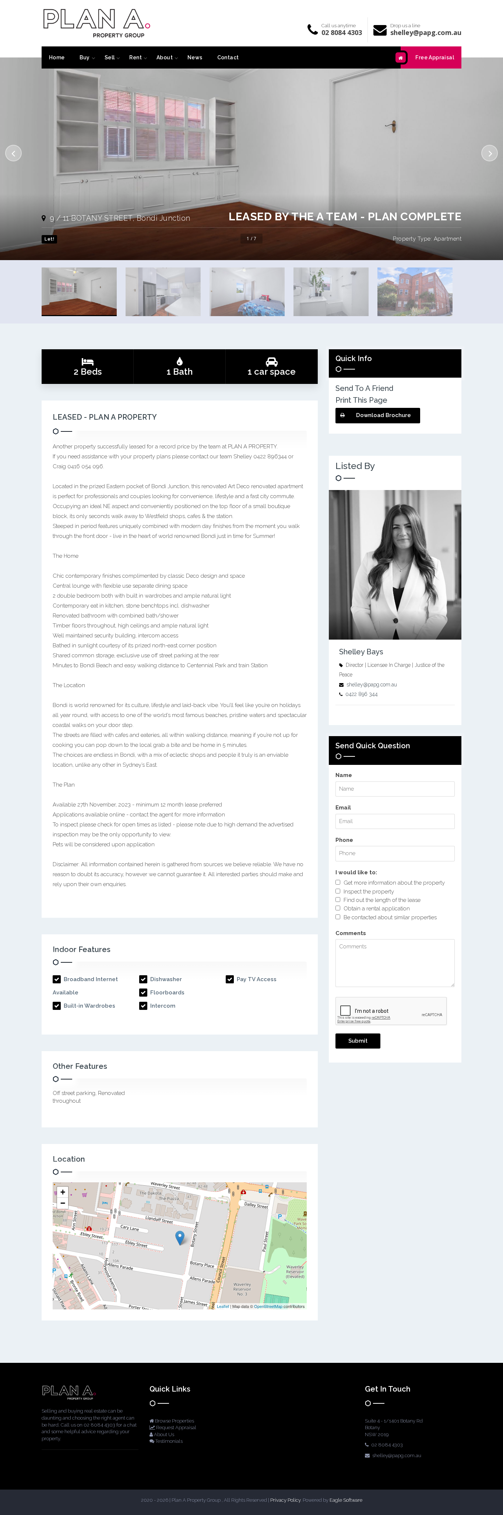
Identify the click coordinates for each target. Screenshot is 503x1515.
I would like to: (356, 872)
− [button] (62, 1203)
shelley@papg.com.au (425, 32)
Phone (344, 840)
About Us (163, 1434)
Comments (350, 933)
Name (343, 775)
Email (343, 807)
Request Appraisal (175, 1427)
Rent (135, 57)
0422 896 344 (361, 694)
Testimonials (168, 1441)
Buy (85, 57)
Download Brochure (383, 415)
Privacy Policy (285, 1500)
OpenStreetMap (268, 1306)
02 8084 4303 (341, 32)
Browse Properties (174, 1421)
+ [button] (62, 1192)
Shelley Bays (361, 651)
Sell (110, 57)
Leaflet (223, 1306)
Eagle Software (346, 1500)
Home (57, 57)
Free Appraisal (434, 57)
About (164, 57)
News (195, 57)
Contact (228, 57)
